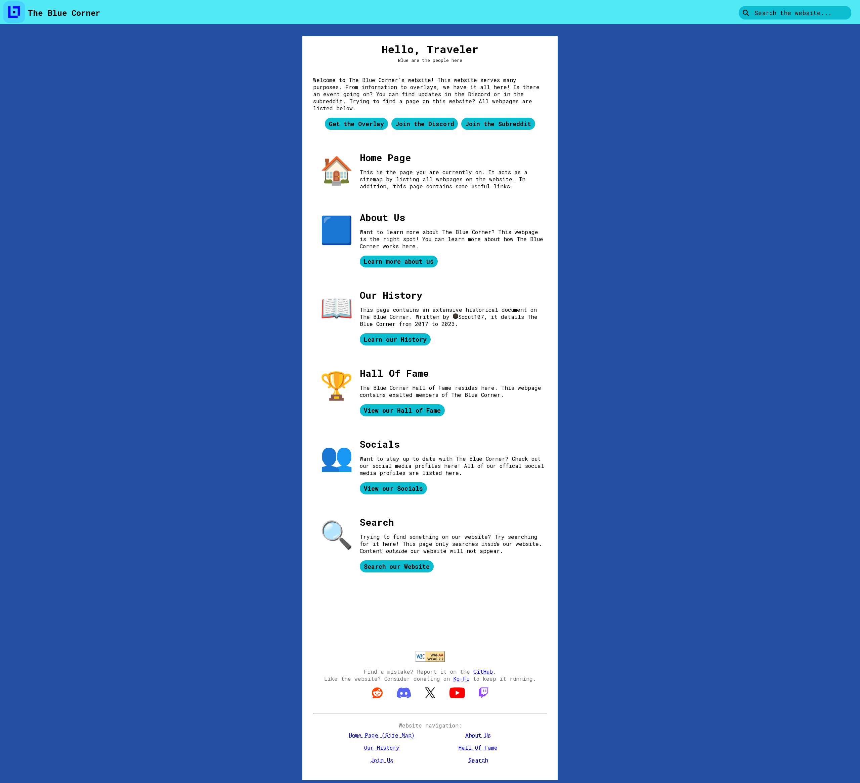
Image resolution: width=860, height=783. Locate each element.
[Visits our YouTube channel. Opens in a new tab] (459, 701)
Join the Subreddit (498, 124)
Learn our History (395, 339)
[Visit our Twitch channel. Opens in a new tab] (483, 701)
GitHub (483, 671)
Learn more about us (399, 261)
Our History (381, 747)
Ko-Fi (461, 678)
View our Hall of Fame (402, 410)
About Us (478, 735)
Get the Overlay (356, 124)
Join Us (382, 759)
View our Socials (393, 488)
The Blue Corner (64, 12)
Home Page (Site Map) (382, 735)
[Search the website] (745, 13)
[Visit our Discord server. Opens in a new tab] (405, 701)
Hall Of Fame (478, 747)
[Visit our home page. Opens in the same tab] (14, 12)
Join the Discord (424, 124)
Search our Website (397, 566)
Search (478, 759)
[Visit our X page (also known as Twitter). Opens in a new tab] (432, 701)
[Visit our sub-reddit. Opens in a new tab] (379, 701)
